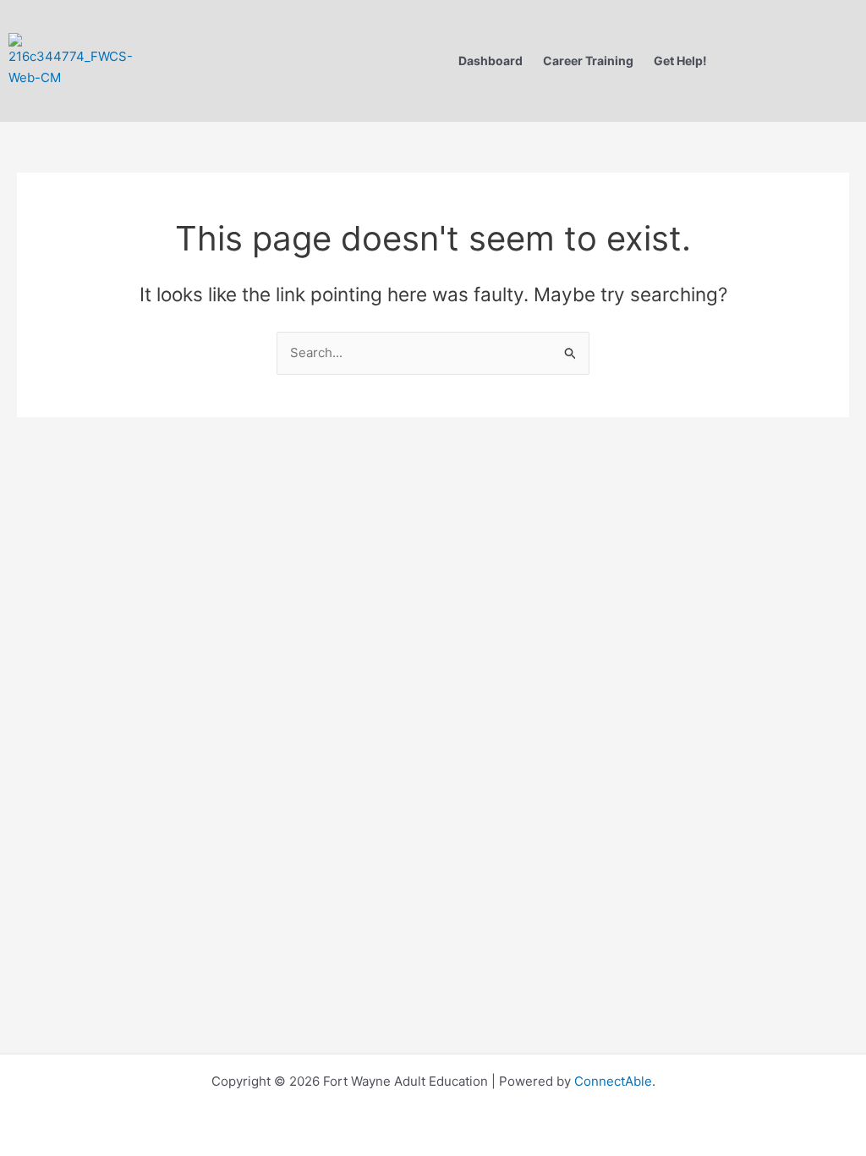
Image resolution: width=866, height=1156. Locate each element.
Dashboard (490, 60)
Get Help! (680, 60)
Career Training (588, 60)
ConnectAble (611, 1081)
